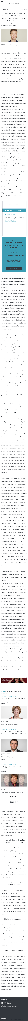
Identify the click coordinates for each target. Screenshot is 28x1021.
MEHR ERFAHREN (14, 268)
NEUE (2, 1003)
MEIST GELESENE (8, 1003)
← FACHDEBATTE (4, 9)
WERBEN (2, 1009)
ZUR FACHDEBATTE (14, 796)
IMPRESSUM (7, 1019)
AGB (11, 1019)
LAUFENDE (7, 1000)
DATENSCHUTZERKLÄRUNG (19, 1019)
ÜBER (2, 1019)
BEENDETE (12, 1000)
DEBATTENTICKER (15, 1009)
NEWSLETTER (8, 1009)
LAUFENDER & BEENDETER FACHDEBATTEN (9, 1006)
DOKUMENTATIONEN (5, 1010)
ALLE (2, 1000)
